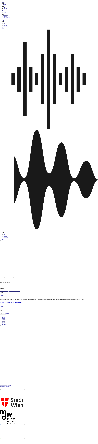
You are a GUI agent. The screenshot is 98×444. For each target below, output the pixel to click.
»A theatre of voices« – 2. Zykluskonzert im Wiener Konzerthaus (10, 291)
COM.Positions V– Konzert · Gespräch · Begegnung (8, 296)
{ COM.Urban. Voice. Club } (6, 17)
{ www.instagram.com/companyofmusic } (5, 386)
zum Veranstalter (2, 288)
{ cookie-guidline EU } (4, 319)
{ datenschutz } (3, 317)
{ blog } (4, 5)
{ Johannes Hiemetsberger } (6, 22)
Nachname (1, 311)
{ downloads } (3, 318)
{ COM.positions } (5, 15)
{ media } (3, 9)
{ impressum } (3, 321)
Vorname (1, 310)
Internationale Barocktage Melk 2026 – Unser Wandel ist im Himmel (11, 302)
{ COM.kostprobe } (5, 7)
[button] (49, 129)
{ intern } (3, 323)
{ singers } (4, 4)
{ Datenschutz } (7, 313)
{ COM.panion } (5, 8)
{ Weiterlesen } (2, 295)
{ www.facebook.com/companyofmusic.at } (5, 385)
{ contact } (3, 10)
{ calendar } (3, 2)
